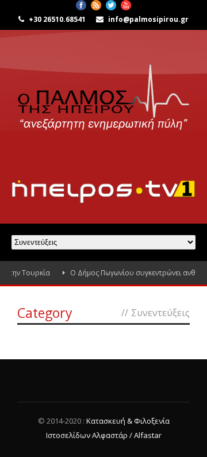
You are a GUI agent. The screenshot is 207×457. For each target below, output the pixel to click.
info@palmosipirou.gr (148, 19)
